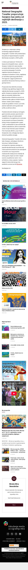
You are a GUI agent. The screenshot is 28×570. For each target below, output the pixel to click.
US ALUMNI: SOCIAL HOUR (9, 223)
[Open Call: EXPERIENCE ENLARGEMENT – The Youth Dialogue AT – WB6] (14, 256)
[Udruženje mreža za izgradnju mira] (14, 2)
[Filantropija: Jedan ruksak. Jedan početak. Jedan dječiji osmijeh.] (5, 459)
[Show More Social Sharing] (24, 29)
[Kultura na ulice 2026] (14, 279)
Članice (18, 538)
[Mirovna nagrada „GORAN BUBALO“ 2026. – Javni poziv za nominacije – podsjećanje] (5, 450)
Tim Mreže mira (10, 538)
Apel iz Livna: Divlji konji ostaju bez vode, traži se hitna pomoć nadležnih (18, 468)
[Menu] (3, 2)
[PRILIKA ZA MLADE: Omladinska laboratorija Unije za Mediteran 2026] (14, 300)
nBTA (22, 553)
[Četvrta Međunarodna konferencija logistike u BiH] (14, 192)
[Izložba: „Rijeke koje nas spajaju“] (14, 235)
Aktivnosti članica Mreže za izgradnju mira (13, 427)
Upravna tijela (21, 541)
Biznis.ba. (19, 164)
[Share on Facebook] (5, 29)
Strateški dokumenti (9, 541)
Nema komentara (13, 25)
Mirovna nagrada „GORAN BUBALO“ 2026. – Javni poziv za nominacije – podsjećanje (17, 450)
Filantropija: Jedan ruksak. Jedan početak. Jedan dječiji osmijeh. (17, 459)
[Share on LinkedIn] (19, 29)
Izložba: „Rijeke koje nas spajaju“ (10, 244)
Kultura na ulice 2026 (7, 288)
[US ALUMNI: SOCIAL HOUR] (14, 214)
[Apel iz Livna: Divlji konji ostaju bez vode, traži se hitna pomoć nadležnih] (5, 468)
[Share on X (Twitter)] (12, 29)
